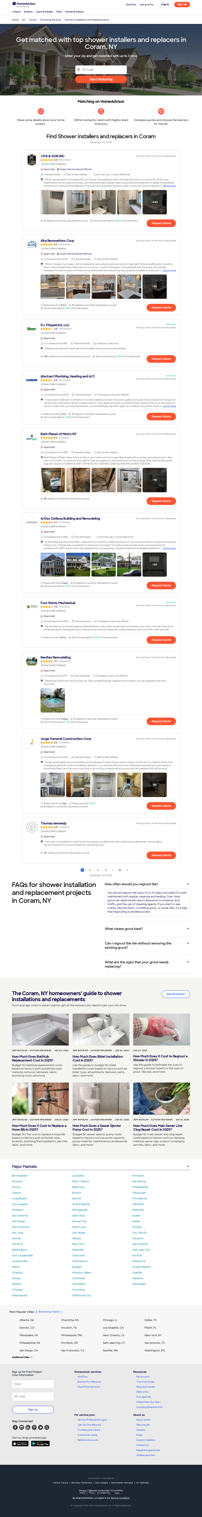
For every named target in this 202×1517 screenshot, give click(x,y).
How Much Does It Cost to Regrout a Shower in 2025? (160, 1058)
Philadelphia (140, 1187)
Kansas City (79, 1221)
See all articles (175, 994)
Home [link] (15, 19)
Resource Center (145, 1386)
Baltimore (78, 1187)
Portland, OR (69, 1343)
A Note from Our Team (148, 1402)
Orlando (17, 1272)
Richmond (139, 1261)
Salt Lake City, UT (114, 1343)
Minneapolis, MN (71, 1335)
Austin (136, 1215)
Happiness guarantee (148, 1450)
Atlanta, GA (27, 1320)
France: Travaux (60, 1483)
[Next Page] (127, 870)
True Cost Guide (145, 1381)
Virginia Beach (141, 1267)
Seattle (137, 1272)
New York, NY (153, 1335)
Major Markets (24, 1166)
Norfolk (137, 1255)
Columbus (78, 1289)
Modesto (18, 1210)
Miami (16, 1267)
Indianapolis (19, 1295)
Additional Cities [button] (21, 1357)
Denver (16, 1238)
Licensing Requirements (149, 1407)
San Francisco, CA (72, 1350)
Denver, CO (27, 1327)
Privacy (82, 1491)
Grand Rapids (81, 1204)
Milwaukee (139, 1284)
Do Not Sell (103, 1491)
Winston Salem (81, 1272)
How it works (143, 1419)
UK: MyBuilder (142, 1483)
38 (119, 870)
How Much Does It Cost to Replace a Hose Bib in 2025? (39, 1127)
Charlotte (78, 1255)
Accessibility (117, 1492)
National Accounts (88, 1440)
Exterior (28, 11)
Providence (139, 1198)
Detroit (76, 1198)
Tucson (16, 1187)
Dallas (136, 1221)
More (59, 11)
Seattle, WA (110, 1350)
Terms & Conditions (120, 1498)
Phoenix (17, 1181)
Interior (17, 11)
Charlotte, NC (70, 1320)
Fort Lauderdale (22, 1255)
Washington (19, 1249)
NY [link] (23, 19)
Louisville (78, 1175)
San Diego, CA (29, 1350)
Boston (76, 1192)
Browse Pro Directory (89, 1381)
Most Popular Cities (21, 1312)
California (92, 1491)
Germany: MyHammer (81, 1483)
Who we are (143, 1424)
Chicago (17, 1289)
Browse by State (48, 1311)
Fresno (16, 1192)
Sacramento (20, 1215)
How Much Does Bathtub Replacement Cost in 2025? (32, 1058)
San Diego (18, 1221)
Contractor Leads (87, 1435)
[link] (101, 160)
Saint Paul (78, 1215)
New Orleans (80, 1181)
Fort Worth (139, 1232)
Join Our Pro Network (89, 1424)
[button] (53, 202)
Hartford (17, 1244)
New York (78, 1244)
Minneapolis (79, 1210)
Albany (76, 1238)
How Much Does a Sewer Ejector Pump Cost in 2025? (97, 1127)
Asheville (78, 1249)
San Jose (17, 1232)
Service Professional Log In (92, 1419)
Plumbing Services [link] (50, 19)
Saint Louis (79, 1227)
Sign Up (182, 4)
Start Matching (101, 79)
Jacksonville (19, 1261)
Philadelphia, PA (30, 1343)
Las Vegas (78, 1232)
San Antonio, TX (155, 1343)
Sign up (33, 1409)
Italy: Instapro (101, 1483)
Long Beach (19, 1198)
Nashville (138, 1210)
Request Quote (161, 223)
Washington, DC (155, 1350)
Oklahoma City (81, 1295)
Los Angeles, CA (113, 1327)
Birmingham (20, 1175)
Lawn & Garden (44, 11)
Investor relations (145, 1440)
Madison (137, 1278)
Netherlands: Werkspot (122, 1483)
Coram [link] (33, 19)
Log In (165, 4)
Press (139, 1435)
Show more (169, 185)
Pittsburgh (139, 1192)
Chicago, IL (110, 1320)
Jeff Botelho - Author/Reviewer (31, 1050)
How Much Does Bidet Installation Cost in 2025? (98, 1058)
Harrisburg (139, 1181)
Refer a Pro (142, 1391)
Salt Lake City (141, 1249)
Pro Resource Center (89, 1429)
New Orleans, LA (113, 1335)
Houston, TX (69, 1327)
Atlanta (16, 1284)
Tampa (16, 1278)
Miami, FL (151, 1327)
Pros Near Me (143, 1397)
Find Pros (83, 1376)
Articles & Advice (74, 11)
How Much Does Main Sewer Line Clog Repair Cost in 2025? (157, 1127)
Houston (137, 1238)
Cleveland (78, 1284)
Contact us (142, 1445)
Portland (138, 1175)
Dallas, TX (151, 1320)
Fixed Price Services (89, 1386)
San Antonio (140, 1244)
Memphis (138, 1204)
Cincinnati (78, 1278)
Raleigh (77, 1267)
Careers (140, 1429)
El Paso (137, 1227)
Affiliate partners (145, 1455)
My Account (143, 1376)
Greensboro (80, 1261)
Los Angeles (20, 1204)
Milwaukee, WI (29, 1335)
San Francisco (21, 1227)
